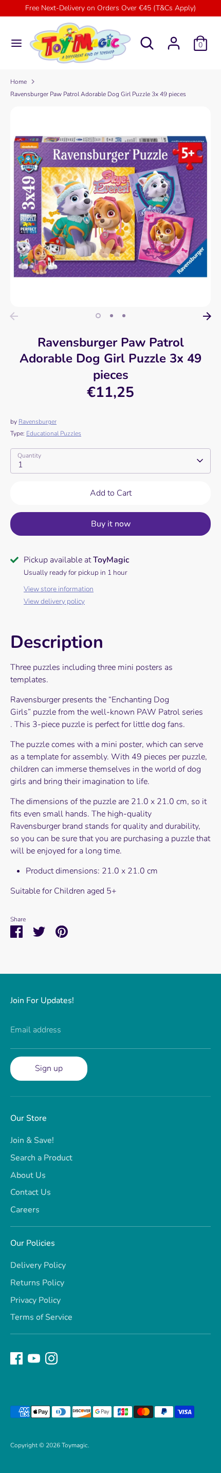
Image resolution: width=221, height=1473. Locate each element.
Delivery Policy (38, 1265)
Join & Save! (32, 1140)
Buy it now (111, 524)
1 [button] (98, 315)
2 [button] (111, 315)
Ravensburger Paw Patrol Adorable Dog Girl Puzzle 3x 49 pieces (98, 94)
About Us (28, 1175)
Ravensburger (38, 421)
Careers (25, 1209)
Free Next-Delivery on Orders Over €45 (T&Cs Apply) (110, 8)
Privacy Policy (35, 1300)
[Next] (207, 316)
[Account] (173, 39)
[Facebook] (16, 1358)
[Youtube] (34, 1358)
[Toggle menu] (13, 43)
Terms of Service (41, 1317)
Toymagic (75, 1445)
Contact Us (30, 1192)
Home (18, 82)
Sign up (49, 1068)
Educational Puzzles (53, 433)
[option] (110, 206)
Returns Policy (37, 1282)
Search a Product (41, 1157)
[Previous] (14, 316)
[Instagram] (51, 1358)
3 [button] (123, 315)
